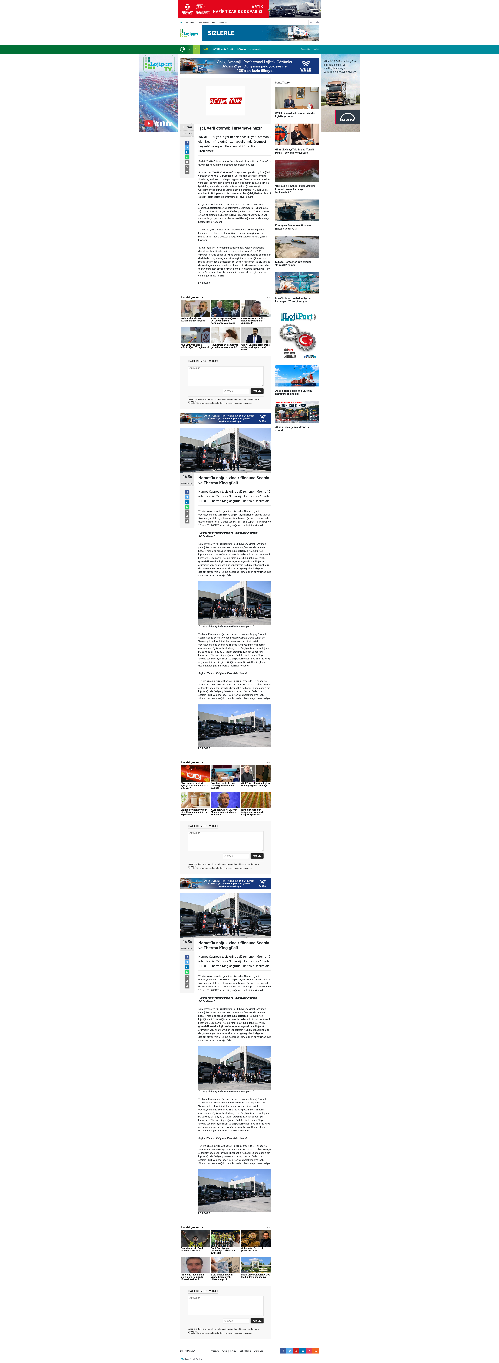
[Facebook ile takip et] (283, 1351)
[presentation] (189, 49)
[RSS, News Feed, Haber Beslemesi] (315, 1351)
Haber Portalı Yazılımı (193, 1359)
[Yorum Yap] (187, 171)
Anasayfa (215, 1351)
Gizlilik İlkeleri (245, 1351)
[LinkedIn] (187, 152)
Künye (224, 1351)
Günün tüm (310, 49)
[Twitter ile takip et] (289, 1351)
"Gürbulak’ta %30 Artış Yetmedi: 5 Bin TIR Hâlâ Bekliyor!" (238, 49)
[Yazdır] (187, 167)
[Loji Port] (189, 33)
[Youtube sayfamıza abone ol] (296, 1351)
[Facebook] (187, 143)
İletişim (233, 1351)
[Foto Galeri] (317, 22)
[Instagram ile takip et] (309, 1351)
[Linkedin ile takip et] (302, 1351)
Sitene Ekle (223, 23)
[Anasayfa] (181, 23)
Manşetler (190, 23)
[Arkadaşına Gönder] (187, 162)
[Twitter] (187, 147)
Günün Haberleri (203, 23)
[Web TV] (311, 22)
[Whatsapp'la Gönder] (187, 157)
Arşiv (214, 23)
